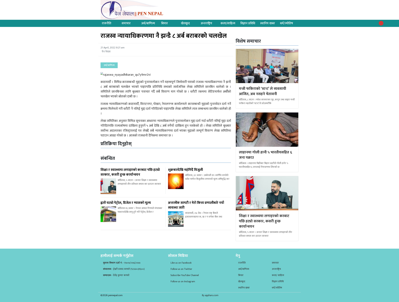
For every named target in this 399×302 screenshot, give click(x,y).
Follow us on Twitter (181, 269)
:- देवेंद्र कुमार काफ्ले (116, 275)
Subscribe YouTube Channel (185, 275)
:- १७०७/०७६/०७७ (121, 263)
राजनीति (106, 23)
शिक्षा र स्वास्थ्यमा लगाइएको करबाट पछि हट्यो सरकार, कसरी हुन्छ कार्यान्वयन (264, 221)
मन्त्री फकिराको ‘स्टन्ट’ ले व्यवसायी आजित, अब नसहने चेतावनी (262, 91)
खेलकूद (185, 23)
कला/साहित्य (228, 23)
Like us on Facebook (181, 263)
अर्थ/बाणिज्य (148, 23)
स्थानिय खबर (267, 23)
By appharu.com (210, 295)
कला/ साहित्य (278, 275)
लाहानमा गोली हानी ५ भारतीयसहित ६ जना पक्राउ (265, 155)
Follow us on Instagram (183, 281)
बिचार (164, 23)
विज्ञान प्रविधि (247, 23)
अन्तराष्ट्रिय (206, 23)
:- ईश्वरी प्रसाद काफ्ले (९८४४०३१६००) (124, 269)
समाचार (126, 23)
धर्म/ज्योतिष (286, 23)
